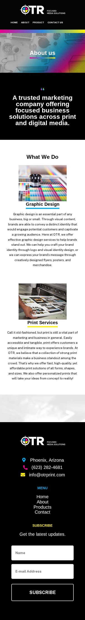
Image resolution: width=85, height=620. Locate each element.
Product (38, 22)
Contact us (55, 22)
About (25, 22)
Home (14, 22)
